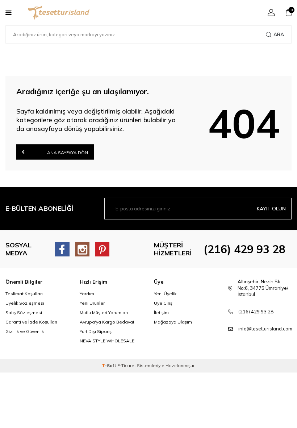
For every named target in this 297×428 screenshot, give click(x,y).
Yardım (87, 293)
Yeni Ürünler (92, 303)
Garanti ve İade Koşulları (31, 322)
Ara (278, 34)
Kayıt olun (271, 208)
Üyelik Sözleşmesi (24, 303)
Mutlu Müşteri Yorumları (104, 312)
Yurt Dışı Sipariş (96, 331)
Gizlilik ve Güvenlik (24, 331)
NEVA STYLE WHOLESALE (107, 340)
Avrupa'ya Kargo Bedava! (107, 322)
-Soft (109, 365)
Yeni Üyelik (165, 293)
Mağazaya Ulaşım (173, 322)
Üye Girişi (163, 303)
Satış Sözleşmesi (23, 312)
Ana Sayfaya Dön (67, 152)
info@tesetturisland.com (265, 329)
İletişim (161, 312)
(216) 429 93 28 (244, 249)
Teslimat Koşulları (24, 293)
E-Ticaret (126, 365)
